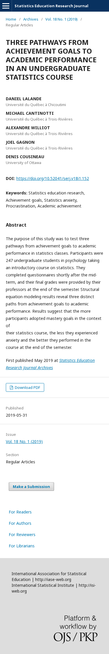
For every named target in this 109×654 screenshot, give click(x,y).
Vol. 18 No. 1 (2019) (61, 19)
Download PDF (27, 387)
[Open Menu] (6, 6)
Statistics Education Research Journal (51, 5)
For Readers (20, 512)
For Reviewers (22, 534)
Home (11, 19)
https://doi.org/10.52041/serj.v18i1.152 (52, 178)
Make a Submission (31, 486)
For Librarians (22, 546)
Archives (30, 19)
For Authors (20, 523)
